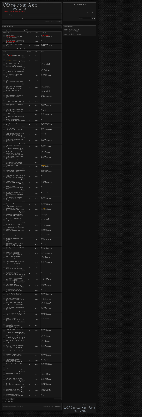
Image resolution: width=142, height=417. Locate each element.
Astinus (43, 104)
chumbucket (11, 81)
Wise (8, 88)
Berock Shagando (45, 86)
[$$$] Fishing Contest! (11, 284)
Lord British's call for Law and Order (15, 70)
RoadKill (9, 66)
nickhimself (44, 170)
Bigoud (43, 197)
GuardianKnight (12, 194)
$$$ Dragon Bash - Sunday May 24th (15, 369)
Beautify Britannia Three (12, 165)
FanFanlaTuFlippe (57, 406)
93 (22, 48)
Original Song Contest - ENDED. (14, 59)
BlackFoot (11, 71)
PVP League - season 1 (12, 336)
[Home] (19, 6)
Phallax (10, 97)
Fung (43, 186)
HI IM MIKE (44, 278)
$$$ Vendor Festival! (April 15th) (14, 389)
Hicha (43, 261)
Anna (43, 53)
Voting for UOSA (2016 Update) (14, 44)
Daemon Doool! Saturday (12, 119)
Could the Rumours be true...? (14, 293)
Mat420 (10, 111)
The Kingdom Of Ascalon (12, 394)
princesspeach (12, 187)
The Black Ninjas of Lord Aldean (14, 214)
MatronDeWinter (45, 58)
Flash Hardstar (10, 319)
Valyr (10, 206)
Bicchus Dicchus (45, 63)
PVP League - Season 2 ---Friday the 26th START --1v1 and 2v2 (15, 279)
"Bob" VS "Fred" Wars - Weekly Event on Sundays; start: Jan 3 (14, 64)
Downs (10, 125)
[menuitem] (94, 13)
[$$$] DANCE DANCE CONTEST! (14, 303)
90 (17, 48)
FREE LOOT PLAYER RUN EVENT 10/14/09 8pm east (14, 239)
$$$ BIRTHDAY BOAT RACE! (13, 373)
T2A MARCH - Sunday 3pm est (13, 354)
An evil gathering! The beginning (14, 350)
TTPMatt (9, 163)
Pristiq (43, 181)
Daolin (10, 135)
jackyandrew (44, 78)
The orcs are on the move (12, 234)
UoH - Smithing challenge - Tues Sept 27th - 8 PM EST (14, 75)
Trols (43, 95)
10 (22, 338)
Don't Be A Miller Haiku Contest (14, 90)
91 (18, 48)
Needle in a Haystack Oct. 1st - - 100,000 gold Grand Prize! (14, 253)
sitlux (10, 215)
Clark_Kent (44, 359)
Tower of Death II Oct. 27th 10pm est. (15, 218)
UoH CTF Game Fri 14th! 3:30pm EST (15, 313)
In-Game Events (10, 35)
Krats (43, 238)
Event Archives (7, 27)
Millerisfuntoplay (45, 90)
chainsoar (44, 265)
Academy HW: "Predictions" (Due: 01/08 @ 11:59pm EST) (14, 140)
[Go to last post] (51, 35)
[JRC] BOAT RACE (10, 128)
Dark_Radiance (12, 220)
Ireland (8, 361)
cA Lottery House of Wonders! (13, 123)
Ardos (8, 245)
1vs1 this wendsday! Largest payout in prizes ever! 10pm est (15, 204)
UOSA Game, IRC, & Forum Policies (15, 40)
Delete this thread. (10, 186)
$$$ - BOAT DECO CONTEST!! (13, 257)
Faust (43, 323)
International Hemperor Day (13, 208)
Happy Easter (9, 54)
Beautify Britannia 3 (11, 181)
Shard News (14, 37)
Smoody (9, 250)
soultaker (11, 241)
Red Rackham (10, 129)
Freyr (43, 252)
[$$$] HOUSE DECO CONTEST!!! (14, 378)
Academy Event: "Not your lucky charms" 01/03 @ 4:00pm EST (14, 152)
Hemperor (9, 60)
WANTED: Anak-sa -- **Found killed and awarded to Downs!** (15, 96)
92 (20, 48)
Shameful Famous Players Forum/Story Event (12, 273)
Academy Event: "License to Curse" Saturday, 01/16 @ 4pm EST (15, 134)
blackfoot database (11, 100)
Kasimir (10, 395)
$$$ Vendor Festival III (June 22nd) (15, 340)
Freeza (43, 349)
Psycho (43, 298)
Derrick (10, 45)
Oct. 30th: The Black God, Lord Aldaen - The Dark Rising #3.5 (14, 198)
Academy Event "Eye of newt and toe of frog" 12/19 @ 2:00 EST (15, 171)
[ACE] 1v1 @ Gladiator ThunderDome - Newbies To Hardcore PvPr (13, 325)
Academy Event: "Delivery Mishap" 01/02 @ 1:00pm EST (15, 157)
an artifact (8, 383)
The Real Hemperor (46, 302)
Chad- (43, 345)
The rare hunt (9, 229)
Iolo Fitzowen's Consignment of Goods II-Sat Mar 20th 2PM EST (14, 114)
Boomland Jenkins (11, 36)
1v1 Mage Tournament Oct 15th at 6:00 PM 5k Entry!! (14, 244)
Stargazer (11, 200)
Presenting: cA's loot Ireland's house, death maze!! (13, 360)
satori (43, 128)
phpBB (8, 406)
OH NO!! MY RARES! (11, 318)
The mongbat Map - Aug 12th (13, 289)
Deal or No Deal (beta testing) (13, 298)
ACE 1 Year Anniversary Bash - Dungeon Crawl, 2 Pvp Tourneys (14, 161)
